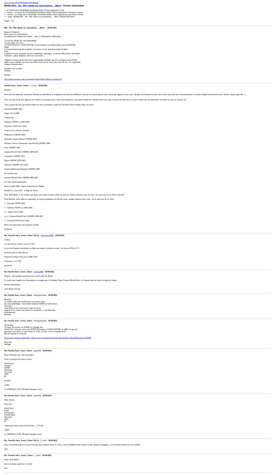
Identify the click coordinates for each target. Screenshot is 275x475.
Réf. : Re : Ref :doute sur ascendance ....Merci (36, 5)
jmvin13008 (38, 272)
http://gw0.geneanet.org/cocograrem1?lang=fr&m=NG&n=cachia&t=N (33, 79)
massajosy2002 (47, 235)
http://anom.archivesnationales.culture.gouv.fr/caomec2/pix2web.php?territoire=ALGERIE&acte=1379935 (47, 338)
